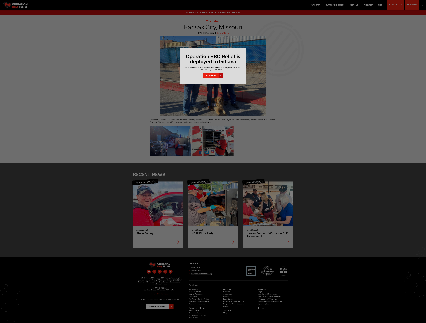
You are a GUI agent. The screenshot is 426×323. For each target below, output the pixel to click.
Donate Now (211, 75)
